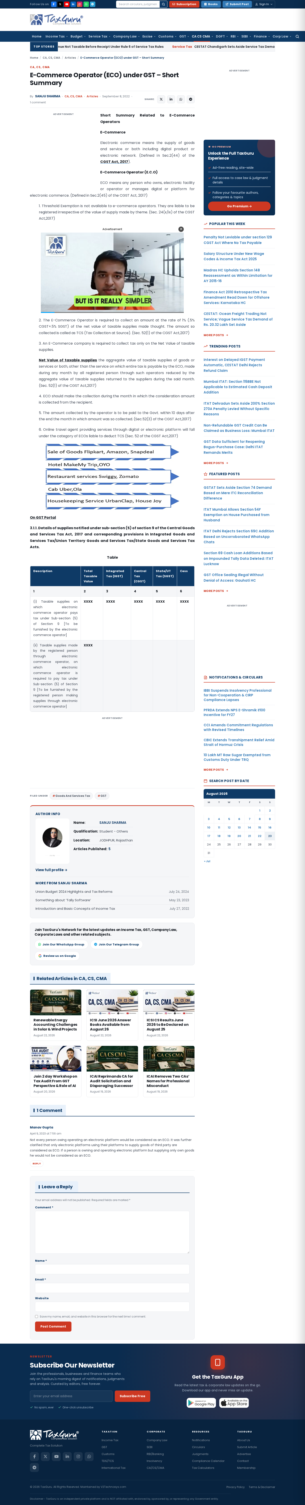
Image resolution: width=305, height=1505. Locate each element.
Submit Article (247, 1447)
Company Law (125, 36)
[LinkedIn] (73, 4)
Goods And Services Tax (72, 796)
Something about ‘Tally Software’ (63, 900)
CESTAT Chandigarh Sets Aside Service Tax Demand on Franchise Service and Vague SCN (196, 46)
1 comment (38, 102)
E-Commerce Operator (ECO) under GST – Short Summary (104, 79)
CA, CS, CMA (51, 58)
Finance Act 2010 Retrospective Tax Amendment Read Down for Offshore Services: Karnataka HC (236, 297)
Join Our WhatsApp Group (63, 944)
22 (259, 836)
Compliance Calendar (208, 1461)
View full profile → (51, 870)
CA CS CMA (201, 36)
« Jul (207, 861)
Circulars (198, 1447)
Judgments (200, 1454)
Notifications (201, 1440)
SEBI (244, 36)
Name (41, 1261)
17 (208, 836)
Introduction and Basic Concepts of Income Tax (75, 908)
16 (270, 827)
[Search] (163, 4)
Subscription (186, 4)
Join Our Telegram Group (119, 944)
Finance (260, 36)
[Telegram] (92, 4)
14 (249, 827)
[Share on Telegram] (191, 99)
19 (229, 836)
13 (239, 827)
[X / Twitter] (60, 4)
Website (42, 1298)
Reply (37, 1163)
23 (270, 836)
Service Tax (97, 36)
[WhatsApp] (86, 4)
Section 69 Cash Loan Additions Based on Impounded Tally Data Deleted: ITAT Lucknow (239, 558)
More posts (214, 335)
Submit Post (239, 4)
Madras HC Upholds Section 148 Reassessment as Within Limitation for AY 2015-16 (238, 275)
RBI (233, 36)
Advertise (244, 1454)
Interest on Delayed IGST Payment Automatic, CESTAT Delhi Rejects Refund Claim (234, 365)
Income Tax (55, 36)
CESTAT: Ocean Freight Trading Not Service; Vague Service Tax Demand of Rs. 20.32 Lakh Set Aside (238, 319)
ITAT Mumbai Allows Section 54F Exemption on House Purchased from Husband (236, 515)
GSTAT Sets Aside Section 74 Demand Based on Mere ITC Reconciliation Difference (238, 493)
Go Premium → (239, 206)
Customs (165, 36)
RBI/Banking (155, 1454)
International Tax (113, 1468)
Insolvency (154, 1461)
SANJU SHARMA (47, 96)
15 (259, 827)
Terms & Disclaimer (262, 1487)
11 (219, 827)
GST (182, 36)
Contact (243, 1461)
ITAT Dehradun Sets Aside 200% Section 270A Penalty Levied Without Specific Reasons (239, 409)
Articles (70, 58)
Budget (77, 36)
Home (37, 36)
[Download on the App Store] (234, 1403)
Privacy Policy (235, 1487)
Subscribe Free (132, 1396)
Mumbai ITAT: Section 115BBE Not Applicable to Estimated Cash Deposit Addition (238, 387)
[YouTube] (66, 4)
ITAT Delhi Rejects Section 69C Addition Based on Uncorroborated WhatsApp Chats (239, 536)
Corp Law (280, 36)
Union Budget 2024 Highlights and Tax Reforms (74, 891)
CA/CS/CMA (155, 1468)
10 (208, 827)
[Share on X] (161, 99)
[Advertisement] (63, 157)
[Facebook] (53, 4)
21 (249, 836)
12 (229, 827)
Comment (44, 1207)
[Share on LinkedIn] (171, 99)
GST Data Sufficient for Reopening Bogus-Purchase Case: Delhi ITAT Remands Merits (234, 447)
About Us (243, 1440)
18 (219, 836)
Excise (147, 36)
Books (213, 4)
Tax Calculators (203, 1468)
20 (239, 836)
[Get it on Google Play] (201, 1403)
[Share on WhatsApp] (181, 99)
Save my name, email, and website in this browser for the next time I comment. (93, 1316)
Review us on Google (59, 956)
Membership (246, 1468)
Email (40, 1279)
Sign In (264, 4)
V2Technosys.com (113, 1487)
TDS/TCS (108, 1461)
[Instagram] (79, 4)
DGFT (220, 36)
